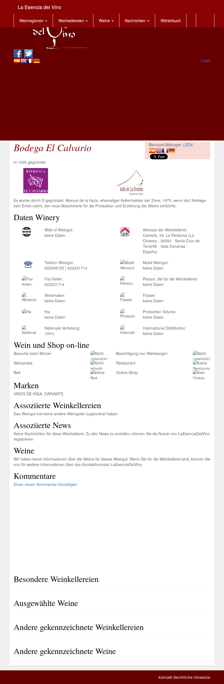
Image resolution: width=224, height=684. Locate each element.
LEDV (188, 144)
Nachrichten (136, 20)
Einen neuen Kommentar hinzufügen (45, 484)
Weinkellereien (71, 20)
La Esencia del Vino (39, 6)
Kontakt (165, 677)
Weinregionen (32, 20)
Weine (105, 20)
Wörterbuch (171, 20)
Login (205, 60)
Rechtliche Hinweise (191, 677)
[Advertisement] (112, 102)
